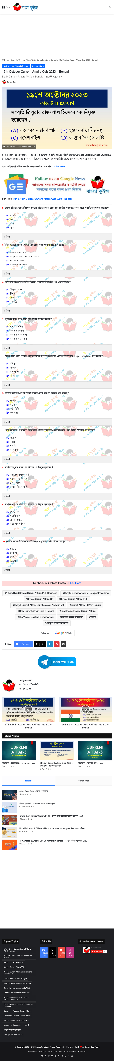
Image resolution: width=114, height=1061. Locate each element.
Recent (28, 781)
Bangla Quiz (11, 82)
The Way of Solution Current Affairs (36, 617)
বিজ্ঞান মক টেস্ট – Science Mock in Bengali (37, 803)
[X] (27, 688)
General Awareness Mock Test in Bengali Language (16, 999)
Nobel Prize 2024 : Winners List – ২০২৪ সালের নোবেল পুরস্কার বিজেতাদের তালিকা (52, 828)
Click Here (59, 166)
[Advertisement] (57, 36)
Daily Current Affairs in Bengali (44, 60)
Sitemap (42, 1051)
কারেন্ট (93, 617)
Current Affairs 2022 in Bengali (86, 605)
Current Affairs (25, 60)
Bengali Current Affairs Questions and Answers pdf (39, 605)
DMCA (49, 1051)
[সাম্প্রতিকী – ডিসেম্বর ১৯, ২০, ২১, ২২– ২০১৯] (19, 750)
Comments (83, 781)
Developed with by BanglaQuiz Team (83, 1047)
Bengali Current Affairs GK (40, 599)
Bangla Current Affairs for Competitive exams (86, 593)
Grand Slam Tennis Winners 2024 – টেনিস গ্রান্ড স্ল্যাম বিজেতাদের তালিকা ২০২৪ (51, 816)
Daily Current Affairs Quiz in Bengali (36, 611)
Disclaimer (81, 1051)
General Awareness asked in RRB (17, 988)
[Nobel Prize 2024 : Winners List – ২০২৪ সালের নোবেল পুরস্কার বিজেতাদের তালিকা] (9, 832)
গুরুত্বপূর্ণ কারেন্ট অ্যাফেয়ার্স (57, 623)
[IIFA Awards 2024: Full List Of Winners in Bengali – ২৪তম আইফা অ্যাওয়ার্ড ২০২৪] (9, 845)
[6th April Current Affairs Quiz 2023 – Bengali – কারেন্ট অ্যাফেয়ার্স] (57, 750)
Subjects (14, 60)
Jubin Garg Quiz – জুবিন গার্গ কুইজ (33, 791)
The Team (58, 1051)
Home (6, 60)
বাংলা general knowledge (13, 1035)
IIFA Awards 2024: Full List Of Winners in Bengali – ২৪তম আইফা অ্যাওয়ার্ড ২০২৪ (53, 841)
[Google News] (63, 633)
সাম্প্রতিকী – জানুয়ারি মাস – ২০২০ (90, 763)
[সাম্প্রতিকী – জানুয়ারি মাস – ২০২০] (95, 750)
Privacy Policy (70, 1051)
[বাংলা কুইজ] (25, 7)
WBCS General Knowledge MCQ (16, 1020)
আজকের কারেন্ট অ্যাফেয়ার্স (72, 617)
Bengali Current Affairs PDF (74, 599)
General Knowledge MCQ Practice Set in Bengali (18, 1005)
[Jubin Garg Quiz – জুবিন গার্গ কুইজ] (9, 795)
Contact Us (32, 1051)
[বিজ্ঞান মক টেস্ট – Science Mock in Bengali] (9, 807)
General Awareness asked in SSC (17, 993)
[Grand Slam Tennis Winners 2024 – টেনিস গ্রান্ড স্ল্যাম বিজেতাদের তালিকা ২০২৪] (9, 820)
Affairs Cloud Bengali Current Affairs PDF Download (31, 593)
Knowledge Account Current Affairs (78, 611)
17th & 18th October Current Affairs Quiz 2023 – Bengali (42, 198)
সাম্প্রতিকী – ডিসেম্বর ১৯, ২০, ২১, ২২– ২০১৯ (18, 763)
